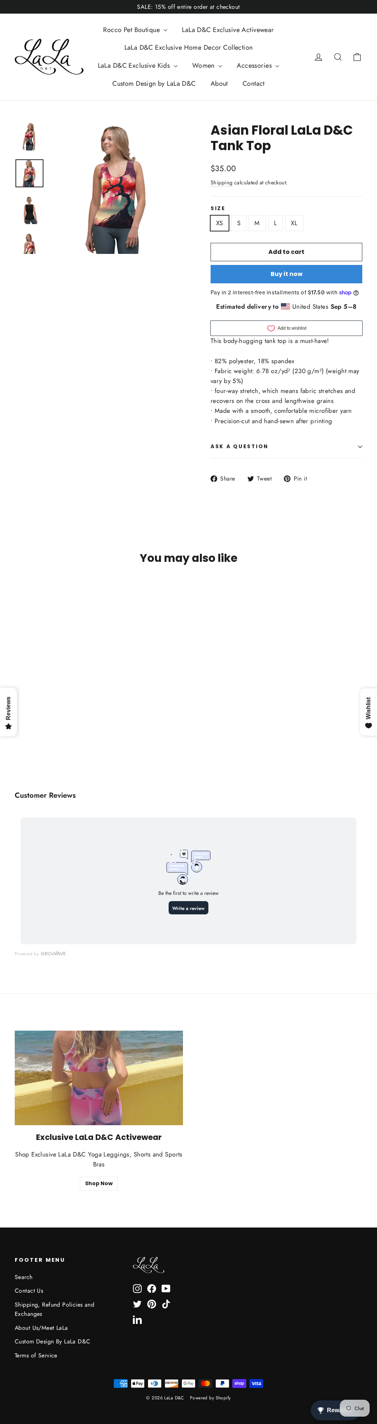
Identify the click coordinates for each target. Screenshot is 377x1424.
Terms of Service (36, 1355)
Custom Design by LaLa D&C (154, 83)
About (219, 83)
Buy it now (287, 274)
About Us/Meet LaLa (41, 1328)
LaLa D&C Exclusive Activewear (228, 30)
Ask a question (239, 446)
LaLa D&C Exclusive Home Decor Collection (188, 47)
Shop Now (99, 1183)
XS (219, 223)
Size (218, 209)
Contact (254, 83)
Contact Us (29, 1290)
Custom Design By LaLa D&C (53, 1341)
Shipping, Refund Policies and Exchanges (54, 1309)
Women (204, 65)
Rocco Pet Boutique (132, 30)
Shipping (221, 182)
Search (24, 1277)
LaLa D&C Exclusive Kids (135, 65)
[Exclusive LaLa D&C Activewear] (99, 1078)
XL (294, 223)
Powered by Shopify (210, 1398)
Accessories (255, 65)
